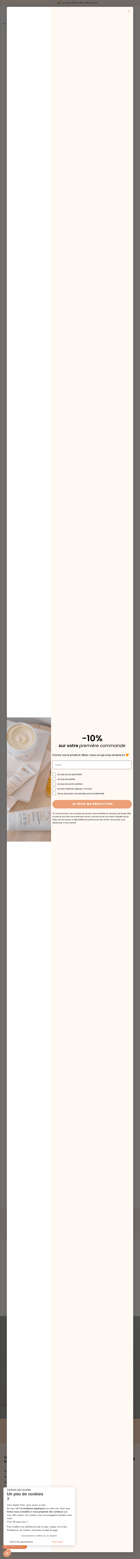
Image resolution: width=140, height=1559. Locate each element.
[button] (7, 1553)
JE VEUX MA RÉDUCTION (92, 804)
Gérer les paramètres (21, 1541)
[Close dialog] (129, 11)
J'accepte (57, 1541)
